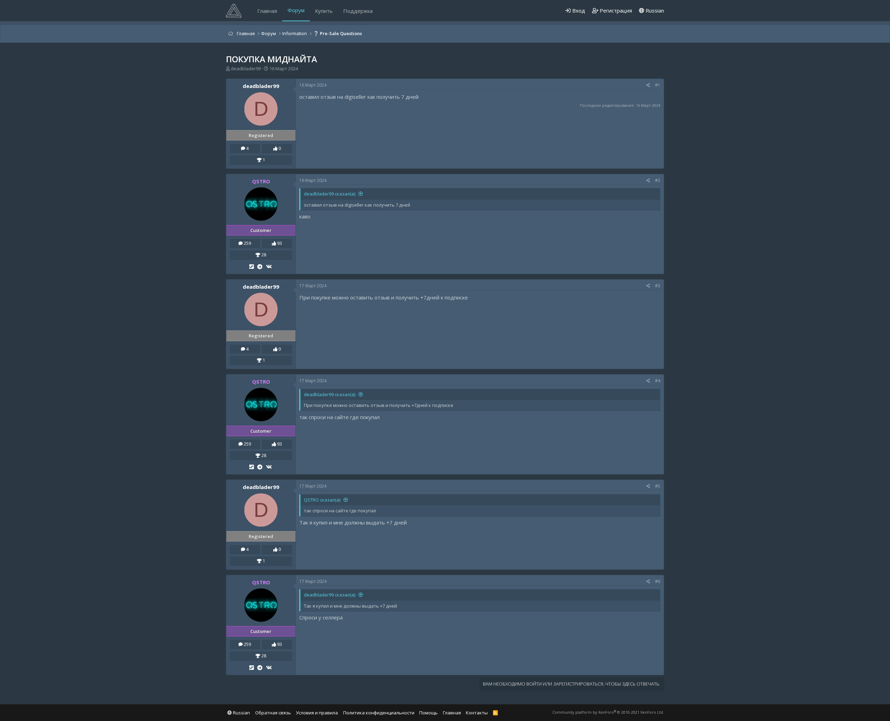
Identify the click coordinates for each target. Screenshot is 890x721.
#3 (657, 286)
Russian (654, 10)
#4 (657, 381)
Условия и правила (317, 713)
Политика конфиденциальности (378, 713)
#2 (657, 180)
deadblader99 (246, 68)
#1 (657, 85)
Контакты (477, 713)
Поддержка (358, 10)
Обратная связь (273, 713)
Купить (324, 10)
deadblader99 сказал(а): (330, 194)
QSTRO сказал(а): (322, 500)
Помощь (428, 713)
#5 (657, 486)
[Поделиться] (648, 85)
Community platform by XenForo (608, 712)
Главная (267, 10)
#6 (657, 581)
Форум (296, 10)
